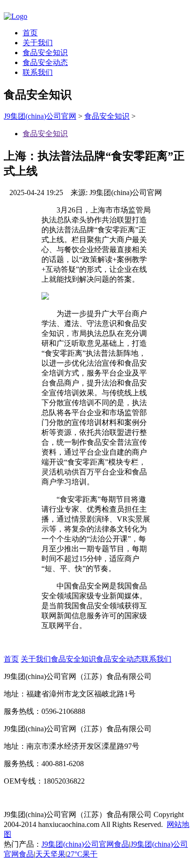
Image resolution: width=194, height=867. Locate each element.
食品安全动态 (45, 62)
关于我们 (38, 43)
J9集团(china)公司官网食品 (85, 844)
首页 (30, 33)
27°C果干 (82, 854)
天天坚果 (50, 854)
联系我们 (38, 72)
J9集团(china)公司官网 (40, 116)
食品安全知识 (45, 53)
